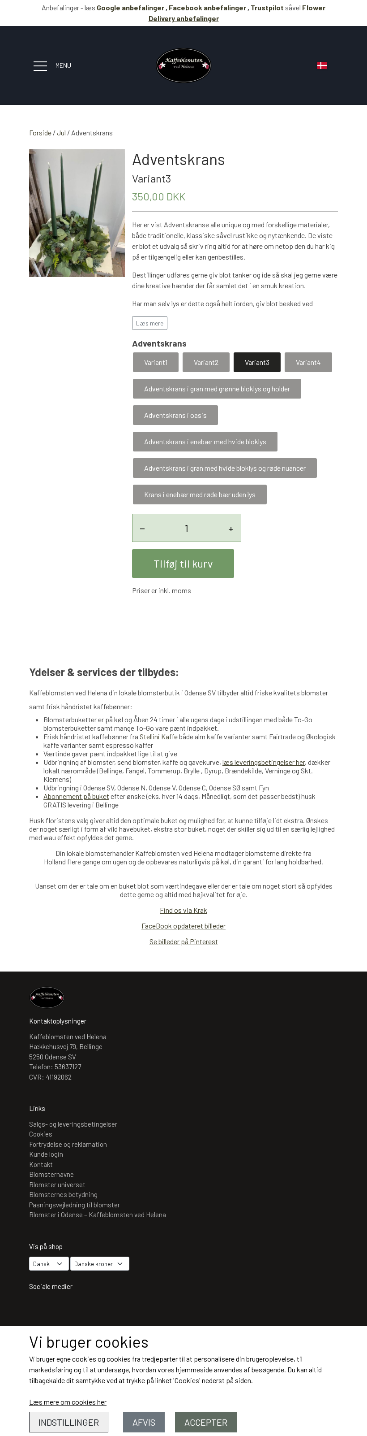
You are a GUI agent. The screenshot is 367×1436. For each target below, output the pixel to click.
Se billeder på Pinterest (183, 941)
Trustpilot (267, 7)
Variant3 (257, 362)
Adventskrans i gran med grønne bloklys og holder (217, 388)
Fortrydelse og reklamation (68, 1144)
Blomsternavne (51, 1174)
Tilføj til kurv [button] (183, 563)
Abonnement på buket (76, 796)
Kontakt (41, 1164)
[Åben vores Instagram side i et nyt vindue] (40, 1310)
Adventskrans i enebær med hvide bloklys (205, 441)
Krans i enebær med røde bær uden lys (200, 494)
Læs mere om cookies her (68, 1401)
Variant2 (206, 362)
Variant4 (308, 362)
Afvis (143, 1422)
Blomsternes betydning (63, 1194)
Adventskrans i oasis (175, 415)
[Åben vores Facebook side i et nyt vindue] (66, 1310)
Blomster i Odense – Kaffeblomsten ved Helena (97, 1214)
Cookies (40, 1134)
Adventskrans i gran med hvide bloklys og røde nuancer (225, 468)
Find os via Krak (183, 910)
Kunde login (46, 1154)
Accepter (205, 1422)
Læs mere (149, 323)
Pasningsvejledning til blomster (74, 1205)
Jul (61, 132)
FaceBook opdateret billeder (183, 925)
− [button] (142, 527)
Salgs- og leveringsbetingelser (73, 1124)
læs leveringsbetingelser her (263, 762)
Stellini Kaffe (159, 736)
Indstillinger (68, 1422)
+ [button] (231, 527)
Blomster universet (57, 1184)
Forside (40, 132)
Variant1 (155, 362)
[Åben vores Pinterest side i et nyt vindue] (92, 1310)
